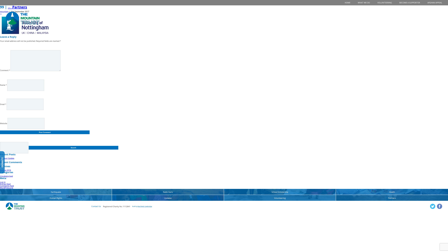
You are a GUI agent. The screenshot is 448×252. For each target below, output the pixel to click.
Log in (2, 182)
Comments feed (7, 186)
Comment (5, 70)
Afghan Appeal (434, 2)
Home (347, 2)
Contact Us (96, 206)
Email (3, 104)
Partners (17, 7)
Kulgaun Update (7, 158)
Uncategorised (6, 176)
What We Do (364, 2)
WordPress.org (6, 187)
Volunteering (384, 2)
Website (3, 123)
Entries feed (5, 184)
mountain (4, 11)
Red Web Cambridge (145, 206)
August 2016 (5, 170)
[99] (25, 33)
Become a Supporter (409, 2)
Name (3, 85)
